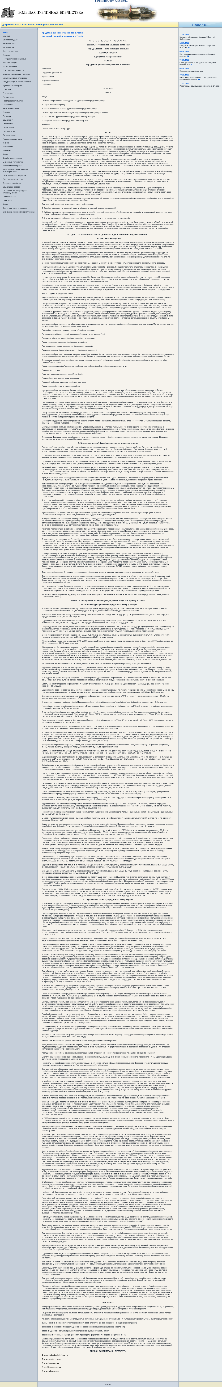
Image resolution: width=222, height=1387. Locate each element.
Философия (8, 147)
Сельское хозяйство (12, 183)
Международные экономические (17, 82)
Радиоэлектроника (11, 108)
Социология (8, 120)
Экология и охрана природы (15, 208)
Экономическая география (14, 175)
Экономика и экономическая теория (19, 212)
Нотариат (7, 89)
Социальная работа (11, 187)
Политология (8, 97)
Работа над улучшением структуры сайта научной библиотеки (198, 78)
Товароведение (9, 197)
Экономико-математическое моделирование (15, 170)
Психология (8, 105)
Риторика (7, 116)
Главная (6, 36)
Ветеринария (8, 47)
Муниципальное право (12, 85)
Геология (6, 55)
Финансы (7, 150)
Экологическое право (12, 166)
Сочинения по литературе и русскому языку (15, 192)
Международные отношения (15, 78)
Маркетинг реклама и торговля (16, 74)
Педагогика (7, 93)
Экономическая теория (13, 179)
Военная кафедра (10, 51)
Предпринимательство (13, 101)
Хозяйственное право (12, 158)
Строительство (9, 131)
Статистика (8, 124)
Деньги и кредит (10, 63)
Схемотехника (9, 135)
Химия (5, 154)
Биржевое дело (9, 44)
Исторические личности (13, 70)
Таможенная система (12, 139)
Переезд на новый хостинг (192, 71)
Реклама (6, 112)
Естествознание (10, 66)
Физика (6, 143)
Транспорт (7, 200)
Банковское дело (10, 40)
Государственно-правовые (14, 59)
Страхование (8, 127)
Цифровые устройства (13, 162)
